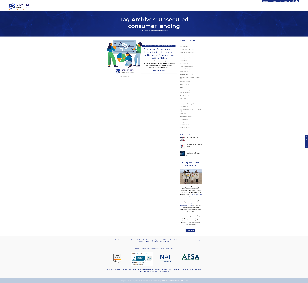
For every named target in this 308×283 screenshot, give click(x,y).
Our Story (118, 240)
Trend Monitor (183, 124)
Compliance (183, 60)
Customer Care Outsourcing (145, 240)
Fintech (182, 87)
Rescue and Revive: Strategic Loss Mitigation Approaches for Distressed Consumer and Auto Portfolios (159, 53)
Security (182, 113)
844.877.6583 (50, 1)
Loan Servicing (183, 90)
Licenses (137, 248)
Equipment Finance (185, 81)
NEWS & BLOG (283, 1)
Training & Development (186, 122)
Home (141, 30)
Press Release (183, 101)
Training (141, 241)
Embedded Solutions (175, 240)
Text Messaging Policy (157, 248)
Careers (147, 241)
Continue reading (159, 70)
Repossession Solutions (161, 240)
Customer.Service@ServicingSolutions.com (34, 1)
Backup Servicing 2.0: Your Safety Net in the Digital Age (193, 153)
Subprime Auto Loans (185, 116)
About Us (110, 240)
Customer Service (184, 69)
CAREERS (273, 1)
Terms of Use (145, 248)
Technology (183, 119)
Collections (157, 45)
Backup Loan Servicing (185, 49)
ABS (181, 44)
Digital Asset (183, 71)
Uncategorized (183, 127)
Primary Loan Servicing (186, 104)
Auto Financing (149, 45)
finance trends (183, 84)
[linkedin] (298, 1)
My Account (155, 241)
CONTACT (266, 1)
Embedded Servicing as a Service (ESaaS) (190, 77)
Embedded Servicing (185, 74)
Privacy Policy (169, 248)
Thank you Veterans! (192, 137)
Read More (191, 230)
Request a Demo (164, 241)
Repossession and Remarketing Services (190, 109)
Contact (133, 240)
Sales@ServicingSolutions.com (252, 1)
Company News (184, 58)
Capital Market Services (186, 52)
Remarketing (183, 106)
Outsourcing (183, 95)
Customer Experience (166, 45)
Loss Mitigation (184, 92)
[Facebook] (289, 1)
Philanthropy (183, 98)
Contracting (183, 63)
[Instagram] (295, 1)
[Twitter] (292, 1)
